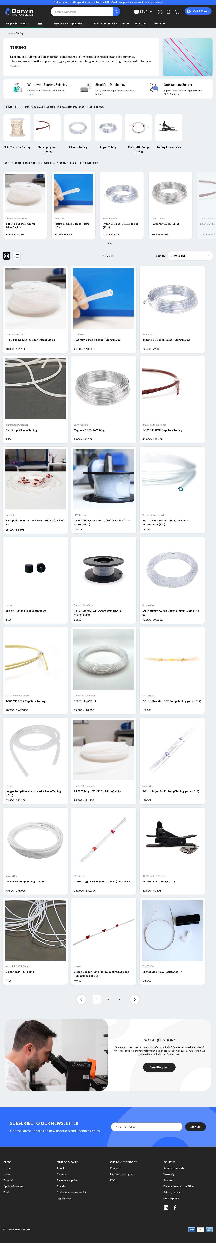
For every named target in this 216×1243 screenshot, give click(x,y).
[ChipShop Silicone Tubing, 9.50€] (35, 388)
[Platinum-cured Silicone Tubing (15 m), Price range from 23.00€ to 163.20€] (103, 298)
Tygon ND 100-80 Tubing (165, 223)
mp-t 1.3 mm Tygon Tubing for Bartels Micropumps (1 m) (166, 522)
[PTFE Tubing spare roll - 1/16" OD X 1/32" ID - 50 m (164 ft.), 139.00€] (103, 479)
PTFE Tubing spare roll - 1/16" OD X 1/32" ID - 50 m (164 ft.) (102, 522)
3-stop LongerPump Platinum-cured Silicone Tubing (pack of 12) (101, 973)
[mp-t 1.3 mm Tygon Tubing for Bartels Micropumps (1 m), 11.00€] (172, 479)
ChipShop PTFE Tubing (20, 971)
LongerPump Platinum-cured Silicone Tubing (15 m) (33, 793)
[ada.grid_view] (6, 256)
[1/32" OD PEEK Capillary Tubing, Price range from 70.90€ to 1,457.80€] (35, 659)
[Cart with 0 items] (177, 11)
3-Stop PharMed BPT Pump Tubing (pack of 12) (171, 701)
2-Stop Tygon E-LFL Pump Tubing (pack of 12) (102, 881)
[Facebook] (175, 1207)
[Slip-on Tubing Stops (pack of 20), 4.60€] (35, 569)
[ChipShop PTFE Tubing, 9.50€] (35, 930)
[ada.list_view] (16, 256)
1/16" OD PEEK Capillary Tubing (162, 430)
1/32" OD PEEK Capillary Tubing (25, 701)
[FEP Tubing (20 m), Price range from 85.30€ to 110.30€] (103, 659)
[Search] (116, 11)
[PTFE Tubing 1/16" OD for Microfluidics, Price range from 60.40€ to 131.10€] (35, 298)
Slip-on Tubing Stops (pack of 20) (26, 610)
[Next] (135, 999)
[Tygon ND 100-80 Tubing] (170, 193)
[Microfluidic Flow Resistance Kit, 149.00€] (172, 930)
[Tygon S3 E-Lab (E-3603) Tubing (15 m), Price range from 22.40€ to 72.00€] (172, 298)
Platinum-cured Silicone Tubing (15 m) (72, 225)
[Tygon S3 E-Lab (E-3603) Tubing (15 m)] (122, 193)
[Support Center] (160, 11)
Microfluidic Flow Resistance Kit (162, 971)
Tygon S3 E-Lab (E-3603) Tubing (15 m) (120, 225)
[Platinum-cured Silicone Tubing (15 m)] (73, 193)
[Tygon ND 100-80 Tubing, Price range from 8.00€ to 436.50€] (103, 388)
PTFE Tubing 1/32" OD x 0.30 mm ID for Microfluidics (98, 612)
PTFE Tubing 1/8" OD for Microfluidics (98, 791)
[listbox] (190, 255)
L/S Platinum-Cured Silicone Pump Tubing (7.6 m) (170, 612)
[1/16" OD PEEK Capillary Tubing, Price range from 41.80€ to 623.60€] (172, 388)
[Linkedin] (166, 1207)
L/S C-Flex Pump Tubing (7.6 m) (25, 881)
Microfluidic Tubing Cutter (159, 881)
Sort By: (161, 255)
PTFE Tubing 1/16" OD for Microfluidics (20, 225)
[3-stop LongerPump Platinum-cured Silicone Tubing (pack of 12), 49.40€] (103, 930)
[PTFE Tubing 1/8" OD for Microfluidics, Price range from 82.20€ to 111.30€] (103, 750)
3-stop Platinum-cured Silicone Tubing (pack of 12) (35, 522)
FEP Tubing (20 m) (85, 701)
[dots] (108, 243)
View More (15, 66)
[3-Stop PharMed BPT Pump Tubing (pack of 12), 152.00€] (172, 659)
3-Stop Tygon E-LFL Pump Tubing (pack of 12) (170, 791)
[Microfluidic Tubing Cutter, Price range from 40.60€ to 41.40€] (172, 840)
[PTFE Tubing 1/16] (25, 193)
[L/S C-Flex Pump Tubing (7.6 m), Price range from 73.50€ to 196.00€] (35, 840)
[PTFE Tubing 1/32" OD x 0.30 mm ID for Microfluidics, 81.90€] (103, 569)
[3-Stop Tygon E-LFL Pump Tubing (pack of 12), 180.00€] (172, 750)
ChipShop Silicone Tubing (21, 430)
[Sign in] (168, 11)
